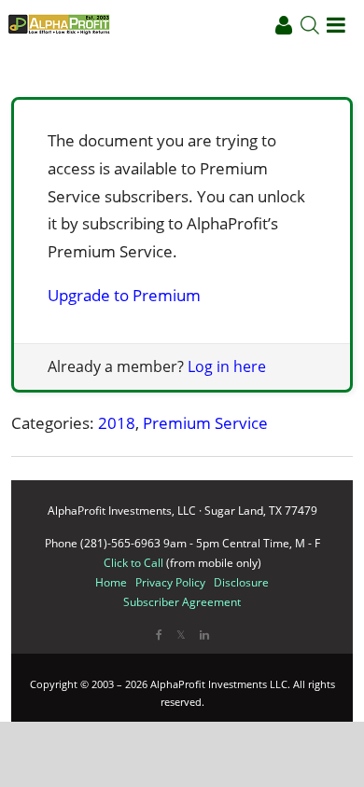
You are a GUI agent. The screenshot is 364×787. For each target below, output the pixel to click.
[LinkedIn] (204, 634)
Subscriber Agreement (182, 602)
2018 (116, 423)
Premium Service (205, 423)
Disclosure (241, 582)
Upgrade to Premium (124, 295)
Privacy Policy (170, 582)
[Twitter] (181, 634)
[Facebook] (159, 634)
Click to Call (133, 563)
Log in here (227, 366)
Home (111, 582)
